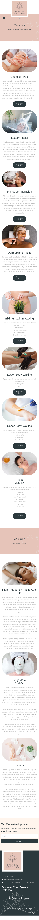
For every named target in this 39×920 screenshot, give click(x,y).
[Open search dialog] (20, 19)
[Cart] (32, 19)
